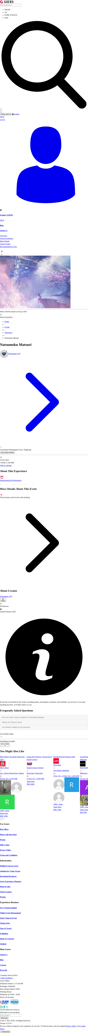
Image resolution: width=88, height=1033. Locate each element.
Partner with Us (6, 114)
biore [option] (6, 18)
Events (7, 327)
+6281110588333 (6, 978)
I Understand (5, 1032)
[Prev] (1, 819)
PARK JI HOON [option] (11, 15)
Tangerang (8, 333)
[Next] (3, 819)
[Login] (44, 165)
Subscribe (4, 1018)
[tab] (44, 717)
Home (7, 322)
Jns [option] (6, 12)
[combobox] (44, 11)
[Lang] (1, 111)
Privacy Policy (71, 1026)
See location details (7, 452)
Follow (3, 601)
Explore (9, 115)
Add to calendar (6, 465)
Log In (2, 120)
